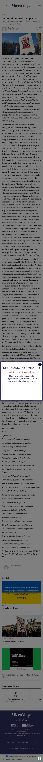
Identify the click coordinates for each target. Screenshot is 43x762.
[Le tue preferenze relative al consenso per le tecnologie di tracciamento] (39, 758)
